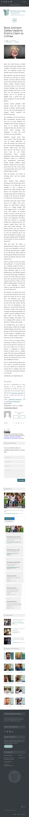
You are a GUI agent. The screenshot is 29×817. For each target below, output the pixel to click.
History (18, 567)
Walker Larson (9, 660)
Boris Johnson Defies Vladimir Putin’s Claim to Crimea (13, 32)
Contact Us (23, 814)
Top (22, 807)
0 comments (17, 41)
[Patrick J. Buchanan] (7, 414)
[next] (23, 506)
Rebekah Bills (8, 694)
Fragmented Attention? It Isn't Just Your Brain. (13, 5)
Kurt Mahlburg (20, 660)
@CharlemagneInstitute (15, 399)
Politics (7, 40)
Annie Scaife (20, 706)
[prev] (5, 506)
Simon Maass (8, 706)
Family (14, 553)
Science (17, 513)
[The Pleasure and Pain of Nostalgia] (7, 631)
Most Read (8, 518)
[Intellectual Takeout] (14, 14)
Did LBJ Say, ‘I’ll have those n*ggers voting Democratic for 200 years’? (14, 605)
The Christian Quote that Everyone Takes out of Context (13, 591)
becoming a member (17, 393)
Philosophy (11, 513)
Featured (8, 513)
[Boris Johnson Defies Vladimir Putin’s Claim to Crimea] (14, 52)
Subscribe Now (8, 746)
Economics (8, 580)
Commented (9, 521)
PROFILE (19, 416)
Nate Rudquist (20, 694)
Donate (18, 814)
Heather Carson (20, 683)
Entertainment (12, 567)
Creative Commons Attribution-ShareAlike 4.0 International (13, 437)
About (15, 814)
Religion (14, 513)
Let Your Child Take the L (13, 551)
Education (11, 553)
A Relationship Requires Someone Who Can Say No (18, 639)
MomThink (8, 554)
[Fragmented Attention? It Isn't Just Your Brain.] (14, 500)
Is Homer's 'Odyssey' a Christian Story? (12, 564)
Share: (6, 423)
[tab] (9, 518)
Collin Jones (20, 672)
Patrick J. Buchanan (8, 41)
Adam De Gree (9, 672)
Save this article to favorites (10, 408)
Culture (5, 513)
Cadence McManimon (8, 683)
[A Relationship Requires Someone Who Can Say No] (7, 640)
